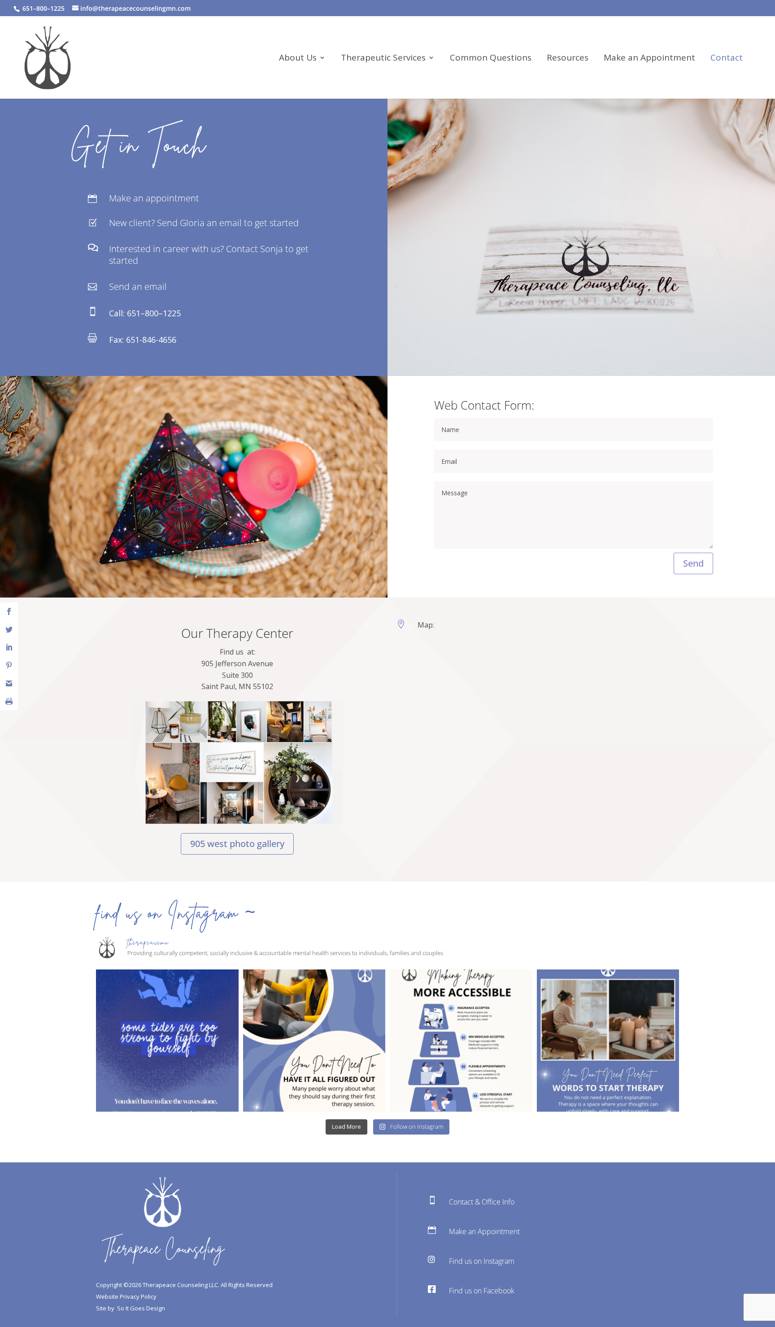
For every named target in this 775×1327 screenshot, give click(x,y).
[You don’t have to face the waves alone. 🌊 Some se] (167, 1040)
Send (693, 563)
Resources (567, 58)
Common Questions (490, 58)
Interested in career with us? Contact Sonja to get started (209, 254)
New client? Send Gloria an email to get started (204, 223)
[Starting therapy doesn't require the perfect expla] (608, 1040)
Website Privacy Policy (126, 1296)
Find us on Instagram (481, 1261)
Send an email (138, 286)
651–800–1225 (154, 313)
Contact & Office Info (481, 1202)
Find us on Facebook (481, 1291)
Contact (726, 58)
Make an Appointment (649, 58)
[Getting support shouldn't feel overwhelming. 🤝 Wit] (461, 1040)
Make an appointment (154, 198)
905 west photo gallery (237, 844)
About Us (298, 58)
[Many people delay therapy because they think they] (314, 1040)
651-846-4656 (151, 339)
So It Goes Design (141, 1308)
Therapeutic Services (383, 58)
